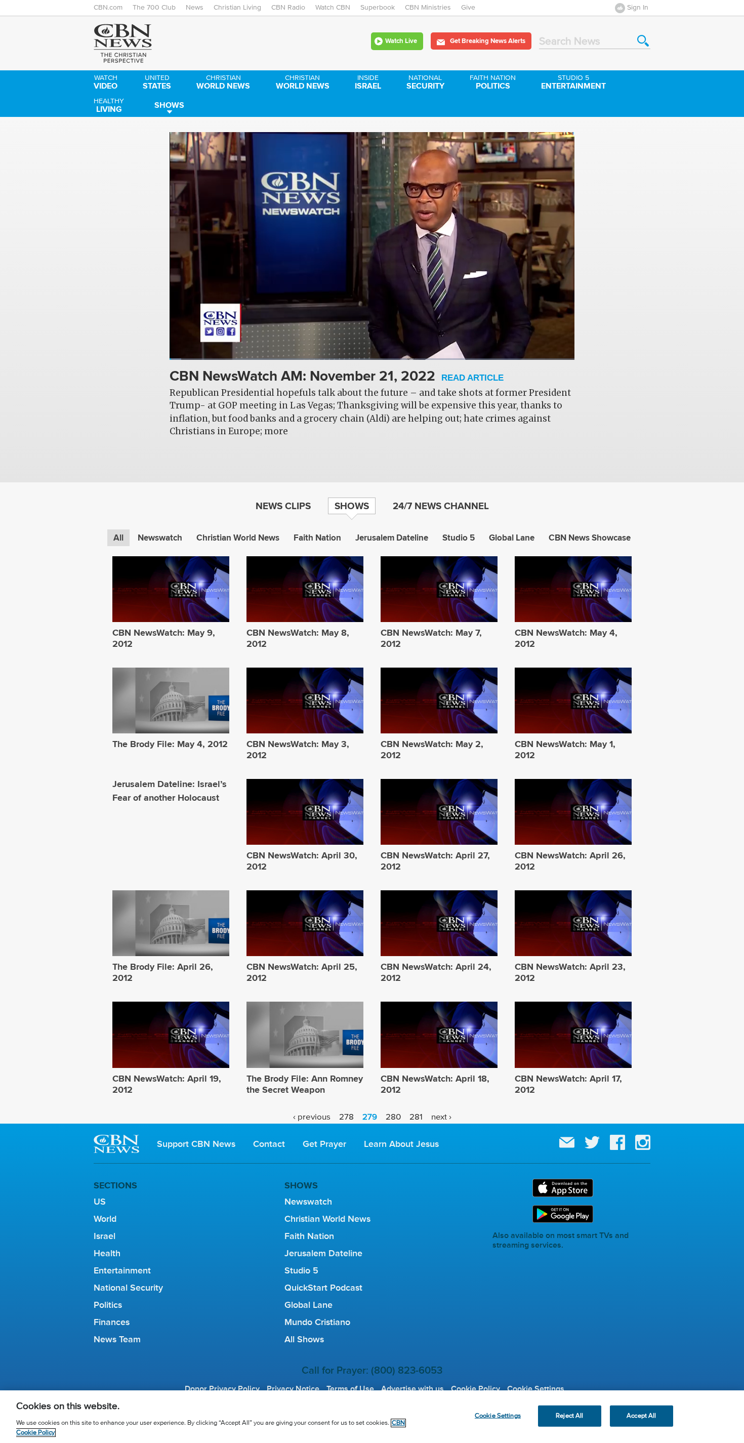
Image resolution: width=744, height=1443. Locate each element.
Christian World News (237, 537)
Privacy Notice (293, 1388)
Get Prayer (324, 1144)
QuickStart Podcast (323, 1288)
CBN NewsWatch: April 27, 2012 (435, 861)
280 (393, 1117)
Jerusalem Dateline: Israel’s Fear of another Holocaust (169, 790)
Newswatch (160, 537)
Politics (493, 83)
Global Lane (511, 537)
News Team (117, 1339)
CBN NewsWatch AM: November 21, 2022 (337, 376)
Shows (169, 105)
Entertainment (573, 83)
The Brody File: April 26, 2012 (162, 972)
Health (107, 1253)
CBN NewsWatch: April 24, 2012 (436, 972)
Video (105, 83)
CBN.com (108, 7)
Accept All (641, 1416)
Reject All (569, 1416)
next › (441, 1117)
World (105, 1219)
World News (223, 83)
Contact (269, 1144)
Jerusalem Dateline (391, 537)
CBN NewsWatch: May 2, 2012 (432, 749)
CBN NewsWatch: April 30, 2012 (301, 861)
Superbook (377, 7)
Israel (368, 83)
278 (346, 1117)
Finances (112, 1322)
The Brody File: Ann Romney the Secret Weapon (304, 1084)
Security (425, 83)
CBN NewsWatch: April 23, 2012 (570, 972)
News (194, 7)
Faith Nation (317, 537)
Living (109, 106)
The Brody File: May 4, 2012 (170, 744)
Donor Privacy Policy (222, 1388)
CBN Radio (288, 7)
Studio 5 (458, 537)
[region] (372, 1416)
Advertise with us (412, 1388)
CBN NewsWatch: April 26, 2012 (570, 861)
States (157, 83)
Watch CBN (332, 7)
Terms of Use (350, 1388)
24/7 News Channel (441, 506)
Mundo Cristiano (317, 1322)
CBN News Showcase (590, 537)
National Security (128, 1288)
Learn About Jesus (401, 1144)
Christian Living (237, 7)
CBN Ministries (428, 7)
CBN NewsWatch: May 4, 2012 (566, 638)
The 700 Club (154, 7)
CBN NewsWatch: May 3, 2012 (297, 749)
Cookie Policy (475, 1388)
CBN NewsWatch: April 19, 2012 (166, 1084)
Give (468, 7)
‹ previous (311, 1117)
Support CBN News (196, 1144)
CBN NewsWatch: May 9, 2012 (163, 638)
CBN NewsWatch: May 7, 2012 (431, 638)
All (118, 537)
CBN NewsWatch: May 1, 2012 (565, 749)
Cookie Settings (535, 1388)
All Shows (304, 1339)
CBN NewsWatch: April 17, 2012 (568, 1084)
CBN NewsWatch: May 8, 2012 (297, 638)
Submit (643, 41)
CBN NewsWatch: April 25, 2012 (301, 972)
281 (416, 1117)
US (100, 1202)
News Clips (283, 506)
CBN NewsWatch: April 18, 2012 (435, 1084)
